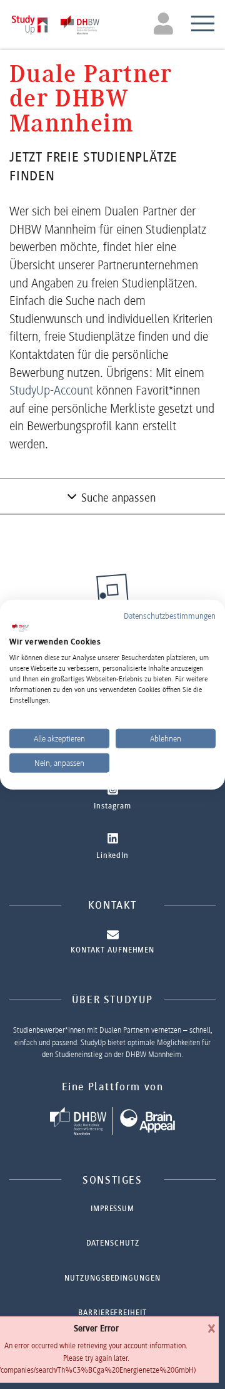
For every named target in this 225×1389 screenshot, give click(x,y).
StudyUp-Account (51, 390)
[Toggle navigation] (165, 23)
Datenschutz (112, 1242)
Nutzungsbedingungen (112, 1278)
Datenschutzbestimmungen (170, 616)
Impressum (112, 1208)
